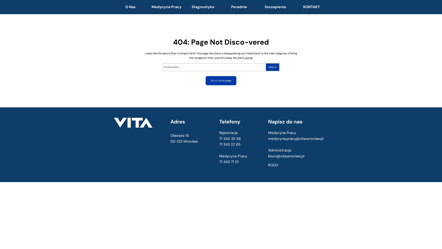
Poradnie (239, 6)
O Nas (130, 6)
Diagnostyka (203, 6)
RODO (273, 165)
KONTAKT (311, 6)
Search (272, 67)
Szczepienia (275, 6)
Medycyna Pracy (167, 6)
